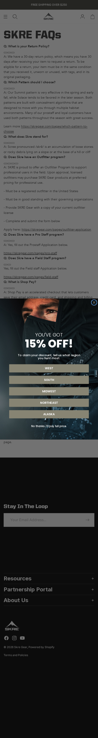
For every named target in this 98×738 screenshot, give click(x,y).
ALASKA (49, 414)
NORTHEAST (49, 403)
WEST (49, 368)
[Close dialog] (94, 302)
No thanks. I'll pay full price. (49, 426)
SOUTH (49, 380)
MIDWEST (49, 391)
